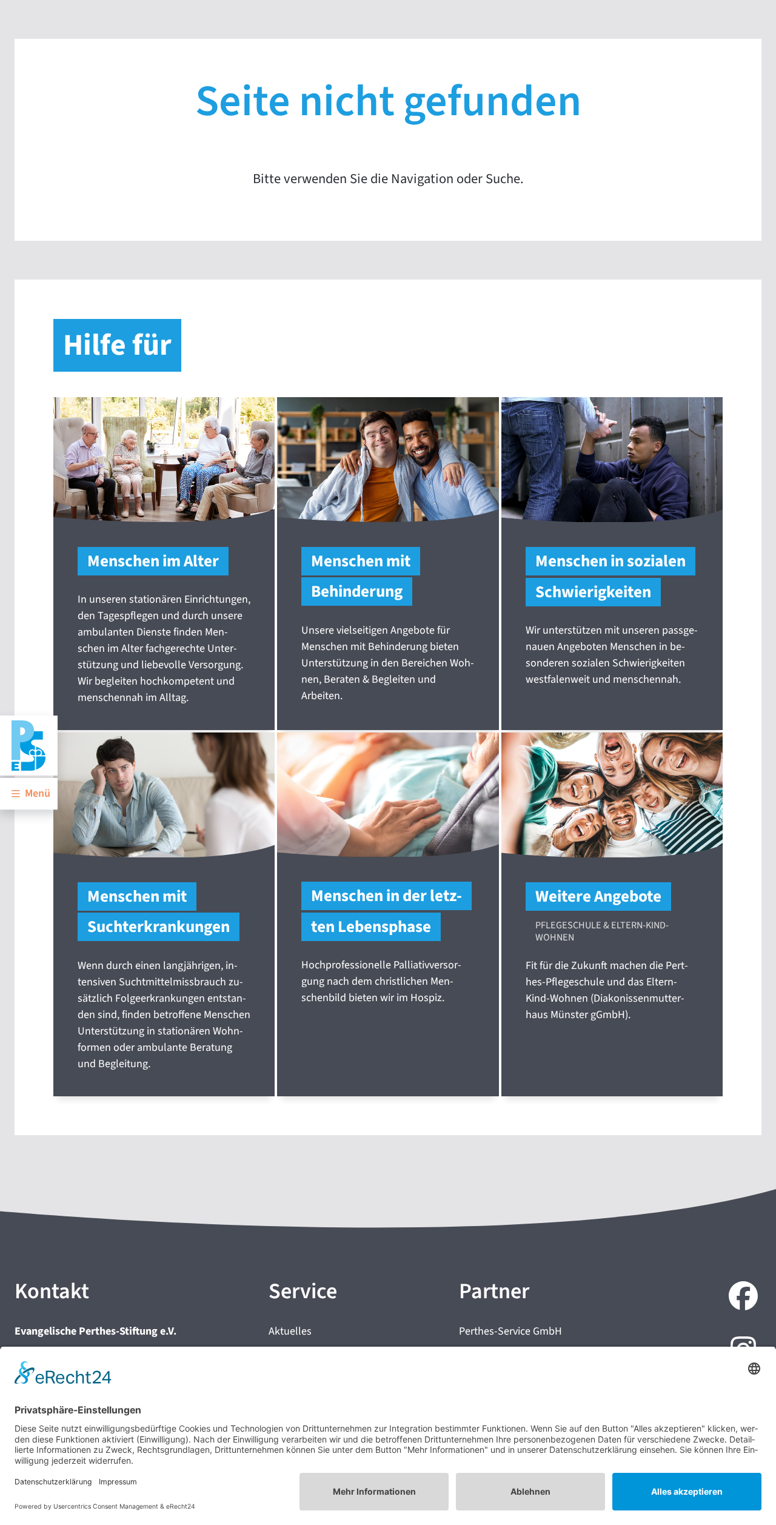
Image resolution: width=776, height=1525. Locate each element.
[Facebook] (740, 1297)
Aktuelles (290, 1331)
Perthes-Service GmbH (510, 1331)
